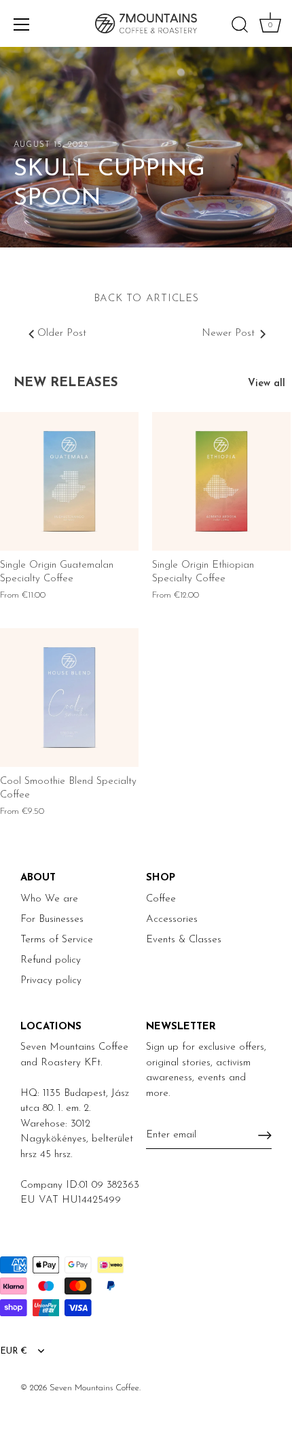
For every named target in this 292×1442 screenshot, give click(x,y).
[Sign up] (265, 1135)
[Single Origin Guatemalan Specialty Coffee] (69, 481)
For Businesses (52, 919)
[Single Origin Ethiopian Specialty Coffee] (221, 481)
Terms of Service (56, 940)
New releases (66, 383)
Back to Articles (146, 299)
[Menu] (22, 24)
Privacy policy (50, 981)
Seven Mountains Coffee (94, 1388)
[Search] (240, 26)
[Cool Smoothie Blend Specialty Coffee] (69, 697)
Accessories (172, 919)
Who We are (49, 899)
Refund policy (50, 960)
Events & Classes (183, 940)
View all (266, 384)
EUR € (13, 1351)
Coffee (161, 899)
